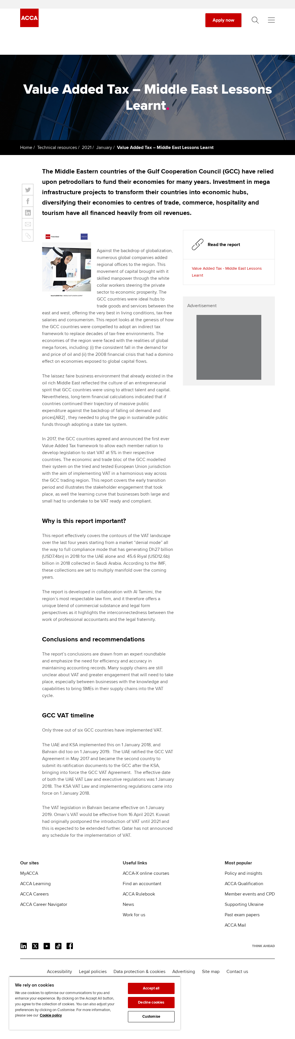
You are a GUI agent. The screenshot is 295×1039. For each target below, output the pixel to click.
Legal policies (93, 971)
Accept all (151, 988)
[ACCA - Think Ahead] (29, 26)
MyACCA (29, 873)
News (128, 904)
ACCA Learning (35, 884)
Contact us (237, 971)
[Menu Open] (271, 20)
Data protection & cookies (139, 971)
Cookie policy (51, 1015)
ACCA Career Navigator (43, 904)
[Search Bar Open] (255, 20)
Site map (211, 971)
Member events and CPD (250, 894)
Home (26, 147)
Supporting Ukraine (244, 904)
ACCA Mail (235, 925)
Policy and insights (243, 873)
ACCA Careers (34, 894)
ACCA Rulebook (139, 894)
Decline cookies (151, 1002)
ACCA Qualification (244, 884)
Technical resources (57, 147)
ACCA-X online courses (146, 873)
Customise (151, 1016)
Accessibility (59, 971)
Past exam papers (242, 915)
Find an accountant (142, 884)
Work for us (134, 915)
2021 (86, 147)
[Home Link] (263, 946)
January (104, 147)
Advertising (183, 971)
